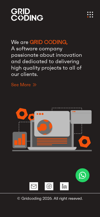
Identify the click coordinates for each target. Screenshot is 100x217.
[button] (52, 124)
